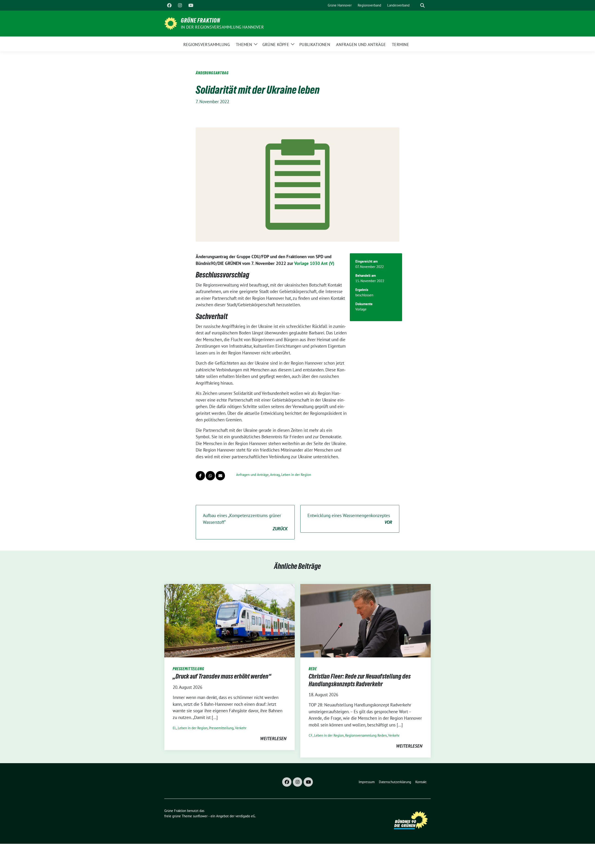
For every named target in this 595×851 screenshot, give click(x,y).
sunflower (200, 816)
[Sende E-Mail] (220, 475)
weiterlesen (273, 738)
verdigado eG (245, 816)
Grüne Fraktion (200, 20)
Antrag (275, 474)
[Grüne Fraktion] (170, 23)
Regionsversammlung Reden (366, 735)
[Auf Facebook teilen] (200, 475)
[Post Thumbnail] (229, 620)
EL (174, 728)
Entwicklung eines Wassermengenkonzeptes (349, 519)
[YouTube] (190, 5)
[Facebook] (169, 5)
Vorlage (361, 309)
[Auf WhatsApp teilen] (210, 475)
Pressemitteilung (221, 728)
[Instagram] (180, 5)
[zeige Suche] (422, 5)
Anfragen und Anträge (252, 474)
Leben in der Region (296, 474)
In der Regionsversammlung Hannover (222, 27)
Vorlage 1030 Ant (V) (314, 263)
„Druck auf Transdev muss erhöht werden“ (222, 676)
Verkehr (240, 728)
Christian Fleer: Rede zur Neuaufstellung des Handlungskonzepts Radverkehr (360, 680)
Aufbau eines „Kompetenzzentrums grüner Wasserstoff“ (245, 522)
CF (311, 735)
